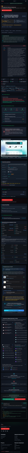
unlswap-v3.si (18, 350)
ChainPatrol (3, 226)
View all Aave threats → (18, 346)
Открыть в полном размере (5, 157)
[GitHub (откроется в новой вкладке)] (5, 431)
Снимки (10, 30)
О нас (1, 446)
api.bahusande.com (19, 361)
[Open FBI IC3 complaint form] (23, 277)
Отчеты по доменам (6, 3)
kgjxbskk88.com (18, 357)
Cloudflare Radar (8, 196)
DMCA (15, 446)
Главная (2, 3)
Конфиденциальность (17, 445)
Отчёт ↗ (13, 79)
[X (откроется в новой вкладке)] (1, 431)
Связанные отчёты (10, 32)
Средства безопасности (17, 439)
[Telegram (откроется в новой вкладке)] (3, 431)
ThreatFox (16, 248)
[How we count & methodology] (25, 176)
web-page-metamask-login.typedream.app (20, 359)
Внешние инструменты (18, 30)
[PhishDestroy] (2, 424)
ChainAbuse (20, 226)
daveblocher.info (19, 352)
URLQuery (7, 228)
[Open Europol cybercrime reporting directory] (23, 282)
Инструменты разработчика (18, 440)
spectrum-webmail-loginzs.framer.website (8, 346)
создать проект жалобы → (17, 305)
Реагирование (7, 30)
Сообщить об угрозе (6, 428)
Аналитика (14, 30)
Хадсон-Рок (7, 250)
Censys (3, 248)
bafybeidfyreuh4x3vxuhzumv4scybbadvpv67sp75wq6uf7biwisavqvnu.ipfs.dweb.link (17, 164)
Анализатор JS (16, 438)
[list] (14, 88)
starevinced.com (6, 369)
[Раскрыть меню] (26, 1)
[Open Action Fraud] (23, 287)
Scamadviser (20, 228)
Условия (15, 444)
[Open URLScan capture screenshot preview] (14, 150)
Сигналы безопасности (6, 94)
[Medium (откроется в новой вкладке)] (7, 431)
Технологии (6, 189)
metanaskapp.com (14, 369)
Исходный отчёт (11, 157)
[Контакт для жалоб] (25, 172)
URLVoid (3, 233)
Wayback (16, 157)
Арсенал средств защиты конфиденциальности (6, 444)
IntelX (16, 250)
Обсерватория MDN (4, 235)
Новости (2, 438)
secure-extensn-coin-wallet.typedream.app (20, 348)
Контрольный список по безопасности (5, 445)
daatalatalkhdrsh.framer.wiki (8, 350)
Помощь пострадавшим (4, 32)
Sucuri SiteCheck (17, 233)
